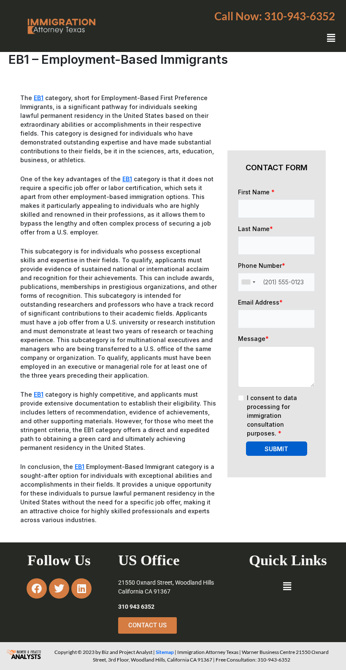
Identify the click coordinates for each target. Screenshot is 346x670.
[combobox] (248, 282)
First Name (256, 192)
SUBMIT (276, 448)
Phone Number (261, 265)
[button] (274, 16)
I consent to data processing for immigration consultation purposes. (272, 415)
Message (253, 338)
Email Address (260, 302)
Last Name (255, 228)
